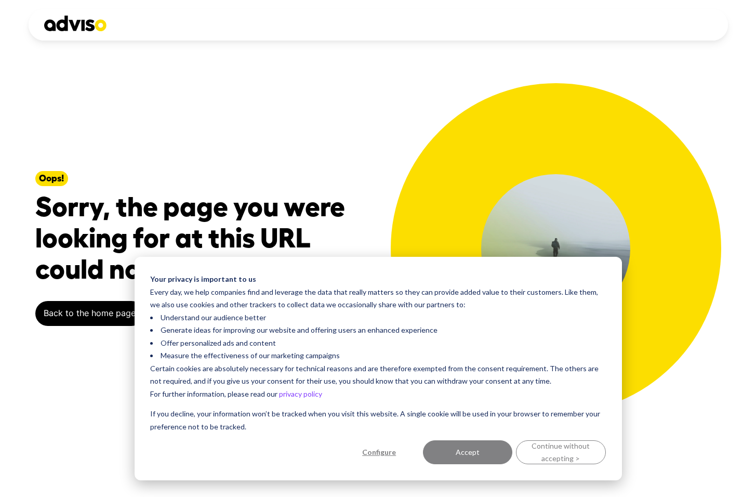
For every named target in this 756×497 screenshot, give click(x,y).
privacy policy (300, 393)
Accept (468, 452)
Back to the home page (90, 313)
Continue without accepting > (561, 452)
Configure (379, 452)
